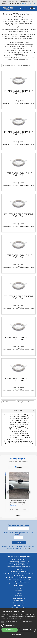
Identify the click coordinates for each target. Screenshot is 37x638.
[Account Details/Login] (23, 8)
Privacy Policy (27, 548)
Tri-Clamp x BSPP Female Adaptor (19, 437)
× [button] (35, 610)
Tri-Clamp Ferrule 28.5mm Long (19, 418)
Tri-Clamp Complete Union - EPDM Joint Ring (19, 415)
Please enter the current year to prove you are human (18, 533)
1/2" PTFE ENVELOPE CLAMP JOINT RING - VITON (18, 92)
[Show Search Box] (26, 8)
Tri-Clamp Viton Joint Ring (19, 430)
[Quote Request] (20, 8)
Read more (18, 618)
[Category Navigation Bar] (33, 8)
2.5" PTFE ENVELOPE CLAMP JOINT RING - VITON (18, 297)
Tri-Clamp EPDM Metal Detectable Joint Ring (19, 441)
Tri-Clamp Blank (19, 426)
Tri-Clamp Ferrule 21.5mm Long (19, 417)
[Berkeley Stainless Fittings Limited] (8, 8)
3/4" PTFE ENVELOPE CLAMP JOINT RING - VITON (18, 133)
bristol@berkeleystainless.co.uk (20, 567)
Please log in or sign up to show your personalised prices (18, 103)
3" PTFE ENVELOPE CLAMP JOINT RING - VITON (18, 338)
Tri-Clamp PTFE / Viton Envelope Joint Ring (19, 443)
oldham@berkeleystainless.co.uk (21, 577)
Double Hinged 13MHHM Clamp (19, 422)
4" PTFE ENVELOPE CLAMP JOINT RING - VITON (18, 379)
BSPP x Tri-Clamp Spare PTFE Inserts (19, 439)
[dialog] (18, 623)
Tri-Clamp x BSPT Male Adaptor (19, 435)
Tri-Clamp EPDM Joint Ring (19, 428)
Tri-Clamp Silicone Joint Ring (19, 433)
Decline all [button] (27, 630)
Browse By (18, 411)
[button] (8, 491)
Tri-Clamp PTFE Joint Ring (19, 432)
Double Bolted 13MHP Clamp (19, 424)
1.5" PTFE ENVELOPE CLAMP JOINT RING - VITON (18, 215)
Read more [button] (13, 505)
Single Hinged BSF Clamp (19, 420)
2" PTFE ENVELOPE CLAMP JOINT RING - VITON (18, 256)
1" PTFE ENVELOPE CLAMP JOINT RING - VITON (18, 174)
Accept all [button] (9, 630)
